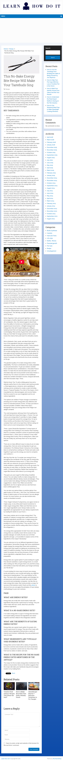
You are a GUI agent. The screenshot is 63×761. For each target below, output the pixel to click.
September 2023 (52, 216)
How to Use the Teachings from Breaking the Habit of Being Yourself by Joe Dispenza (53, 73)
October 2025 (51, 152)
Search (48, 48)
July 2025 (50, 160)
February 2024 (51, 203)
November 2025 (52, 150)
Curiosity (49, 233)
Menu (3, 16)
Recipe (7, 89)
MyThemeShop (57, 758)
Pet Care (49, 246)
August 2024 (51, 188)
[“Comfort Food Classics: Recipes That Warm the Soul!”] (9, 686)
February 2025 (51, 173)
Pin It (13, 673)
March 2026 (50, 140)
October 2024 (51, 183)
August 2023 (51, 219)
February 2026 (51, 142)
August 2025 (51, 157)
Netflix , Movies (51, 241)
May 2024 (50, 196)
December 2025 (52, 147)
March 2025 (50, 170)
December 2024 (52, 178)
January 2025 (51, 175)
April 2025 (50, 168)
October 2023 (51, 213)
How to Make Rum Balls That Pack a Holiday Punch (21, 694)
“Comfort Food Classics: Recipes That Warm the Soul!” (9, 694)
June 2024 (50, 193)
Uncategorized (51, 251)
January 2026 (51, 145)
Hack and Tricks (52, 235)
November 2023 (52, 211)
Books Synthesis (52, 230)
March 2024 (50, 201)
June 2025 (50, 162)
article (33, 585)
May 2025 (50, 165)
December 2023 (52, 208)
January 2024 (51, 206)
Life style (50, 238)
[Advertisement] (31, 30)
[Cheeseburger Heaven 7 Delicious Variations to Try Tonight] (33, 686)
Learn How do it (5, 758)
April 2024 (50, 198)
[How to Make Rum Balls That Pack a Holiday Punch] (21, 686)
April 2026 (50, 137)
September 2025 (52, 155)
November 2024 (52, 180)
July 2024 (50, 191)
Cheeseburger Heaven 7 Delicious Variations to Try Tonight (32, 695)
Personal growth (52, 243)
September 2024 (52, 185)
